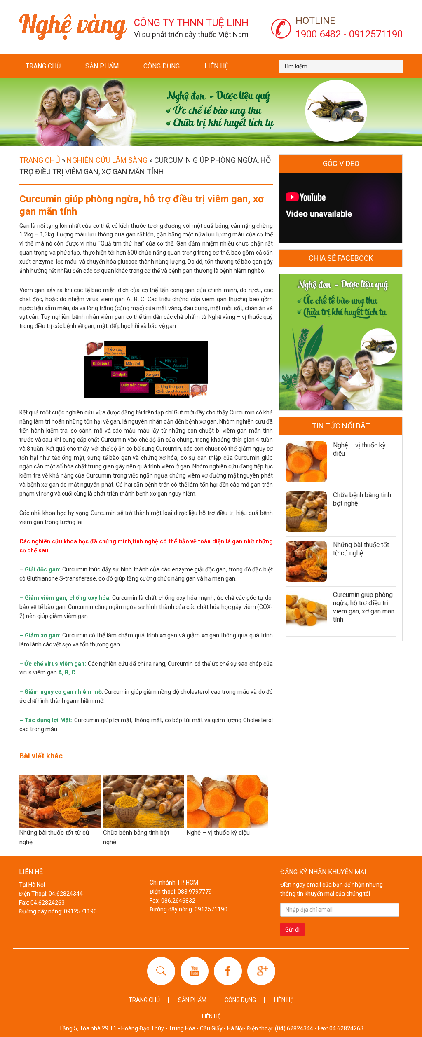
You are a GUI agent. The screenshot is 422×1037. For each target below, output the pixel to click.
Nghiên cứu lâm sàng (107, 160)
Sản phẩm (102, 66)
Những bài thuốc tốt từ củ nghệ (361, 549)
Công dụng (161, 66)
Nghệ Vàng (73, 27)
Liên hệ (216, 66)
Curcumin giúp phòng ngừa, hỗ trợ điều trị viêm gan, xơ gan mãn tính (363, 607)
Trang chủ (43, 66)
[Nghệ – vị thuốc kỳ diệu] (306, 461)
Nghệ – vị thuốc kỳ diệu (218, 832)
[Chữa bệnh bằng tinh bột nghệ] (306, 511)
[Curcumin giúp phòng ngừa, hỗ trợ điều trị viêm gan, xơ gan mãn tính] (306, 611)
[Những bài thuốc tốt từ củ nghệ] (306, 561)
